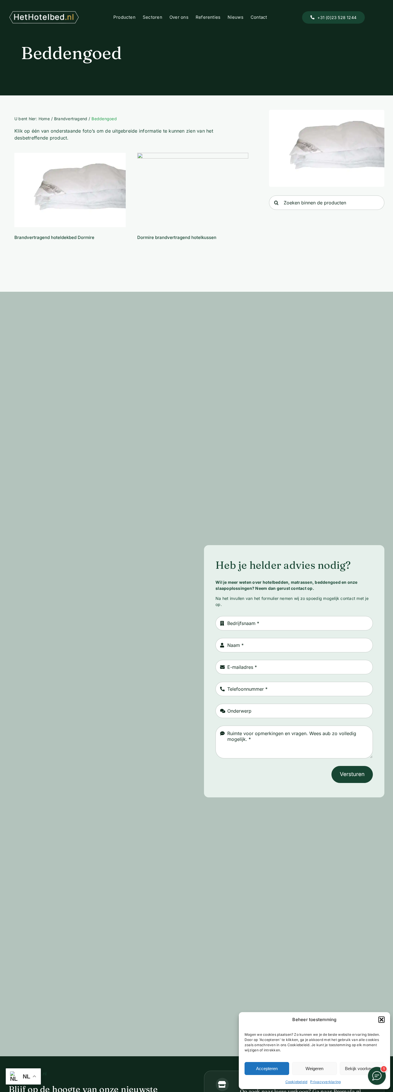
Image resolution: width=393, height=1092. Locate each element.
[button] (381, 1020)
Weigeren (314, 1068)
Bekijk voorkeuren (362, 1068)
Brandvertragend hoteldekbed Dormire (70, 190)
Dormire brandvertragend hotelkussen (192, 190)
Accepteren (267, 1068)
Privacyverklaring (325, 1082)
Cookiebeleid (296, 1082)
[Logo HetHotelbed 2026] (44, 13)
